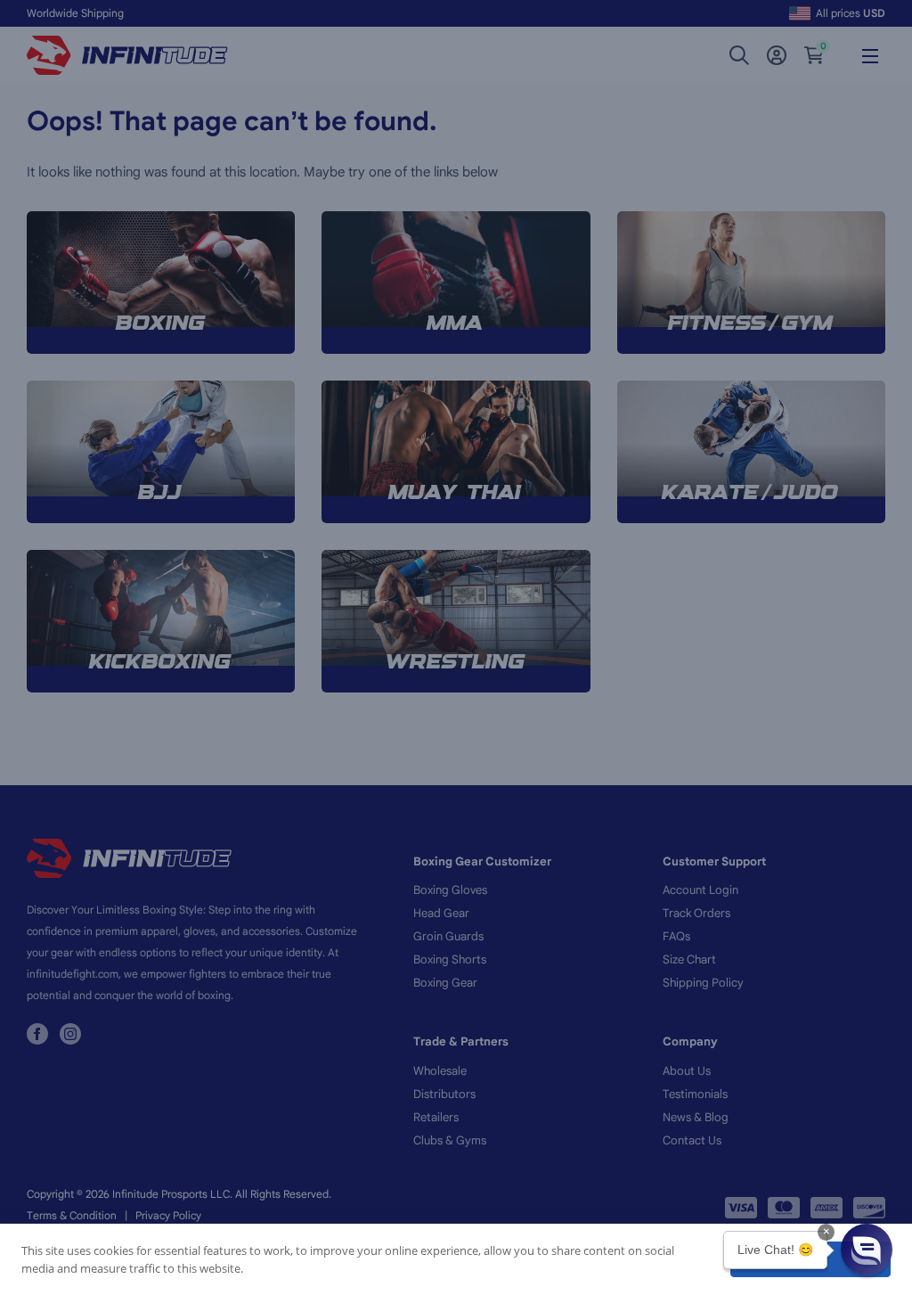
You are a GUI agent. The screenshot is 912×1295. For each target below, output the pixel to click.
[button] (866, 1249)
